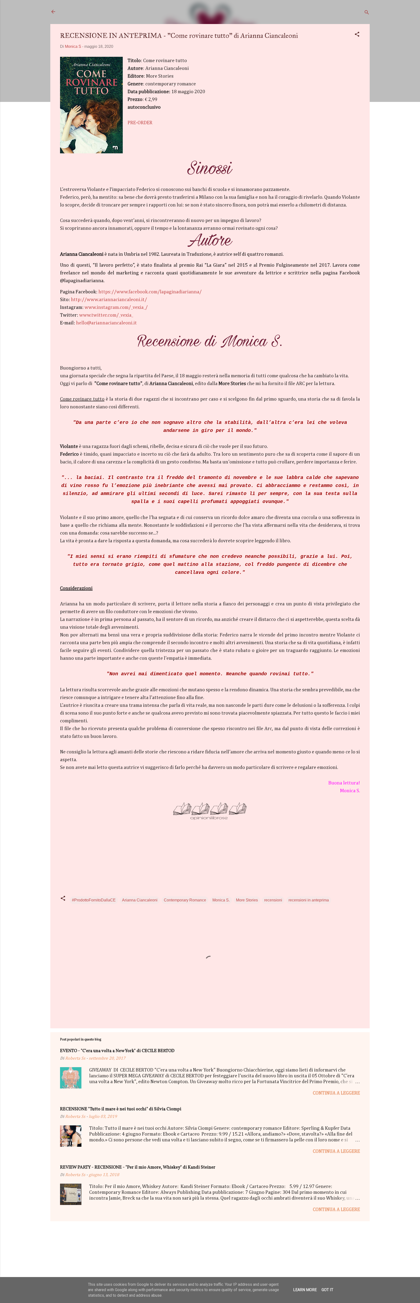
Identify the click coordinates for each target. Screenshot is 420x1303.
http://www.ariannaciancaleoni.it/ (109, 299)
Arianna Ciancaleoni (140, 900)
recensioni (273, 900)
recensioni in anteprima (309, 900)
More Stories (247, 900)
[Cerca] (367, 13)
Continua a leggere (336, 1093)
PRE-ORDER (140, 122)
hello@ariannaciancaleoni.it (106, 323)
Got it (327, 1289)
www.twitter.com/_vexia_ (106, 315)
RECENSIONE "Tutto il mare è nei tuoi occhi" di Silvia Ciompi (120, 1109)
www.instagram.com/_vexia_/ (116, 307)
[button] (357, 35)
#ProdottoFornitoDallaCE (94, 900)
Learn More (305, 1289)
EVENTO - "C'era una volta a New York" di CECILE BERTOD (117, 1051)
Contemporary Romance (185, 900)
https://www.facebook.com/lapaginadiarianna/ (150, 291)
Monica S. (221, 900)
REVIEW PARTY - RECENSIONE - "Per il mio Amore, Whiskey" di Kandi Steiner (137, 1167)
